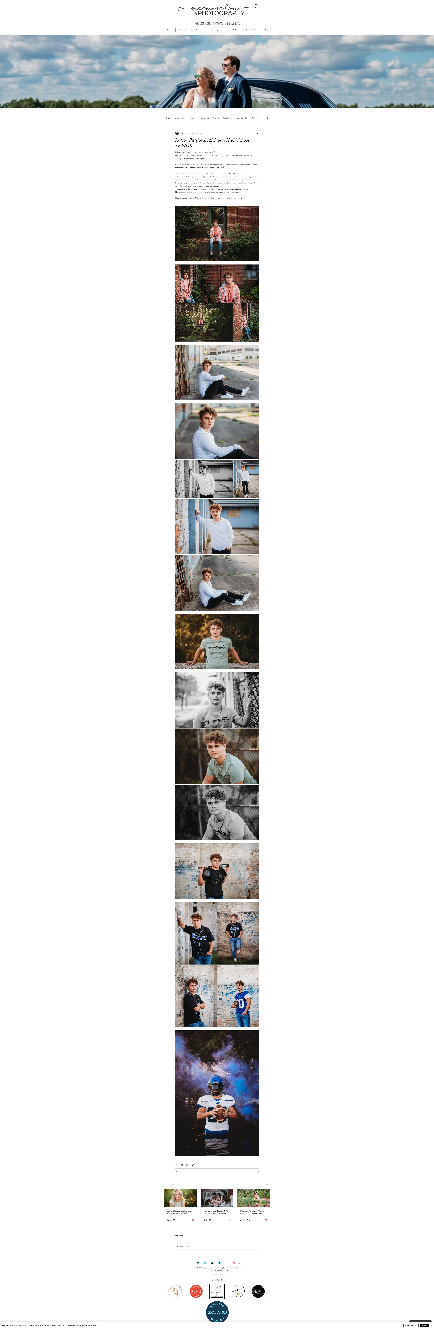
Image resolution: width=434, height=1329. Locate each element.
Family (192, 118)
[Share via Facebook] (176, 1165)
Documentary (180, 118)
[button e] (205, 1262)
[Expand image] (188, 283)
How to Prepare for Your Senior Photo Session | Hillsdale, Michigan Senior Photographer (180, 1212)
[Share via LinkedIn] (187, 1165)
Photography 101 (241, 118)
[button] (183, 30)
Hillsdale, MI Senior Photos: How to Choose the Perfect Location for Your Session (252, 1212)
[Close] (431, 1325)
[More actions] (257, 133)
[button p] (198, 1262)
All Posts (167, 118)
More (254, 118)
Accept (424, 1325)
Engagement (204, 118)
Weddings (227, 118)
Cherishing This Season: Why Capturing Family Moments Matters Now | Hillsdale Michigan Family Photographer (216, 1212)
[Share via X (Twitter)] (182, 1165)
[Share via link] (193, 1165)
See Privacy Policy (91, 1325)
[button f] (219, 1262)
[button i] (212, 1262)
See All (268, 1184)
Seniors (216, 118)
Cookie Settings (411, 1325)
